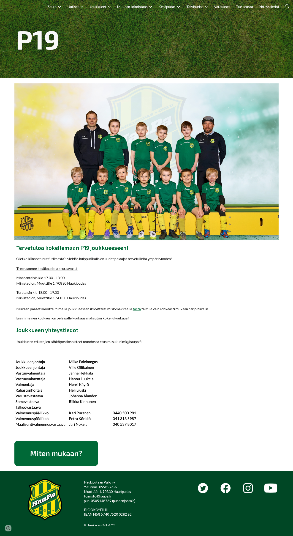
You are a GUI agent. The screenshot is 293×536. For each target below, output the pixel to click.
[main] (146, 38)
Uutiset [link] (73, 6)
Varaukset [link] (222, 6)
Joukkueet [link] (98, 6)
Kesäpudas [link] (167, 6)
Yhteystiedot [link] (269, 6)
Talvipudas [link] (194, 6)
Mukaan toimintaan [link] (132, 6)
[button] (287, 6)
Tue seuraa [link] (244, 6)
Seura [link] (52, 6)
